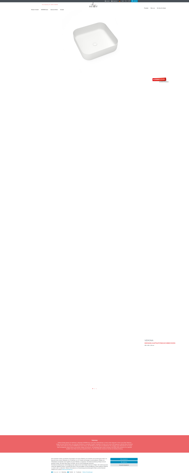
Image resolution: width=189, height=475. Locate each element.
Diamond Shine (54, 9)
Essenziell (56, 472)
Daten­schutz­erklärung (67, 469)
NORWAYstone (44, 9)
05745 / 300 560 (54, 4)
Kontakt (62, 9)
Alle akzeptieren (124, 459)
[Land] (119, 1)
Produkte (146, 8)
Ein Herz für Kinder (161, 8)
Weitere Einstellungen (87, 472)
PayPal (71, 472)
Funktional (78, 472)
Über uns (153, 8)
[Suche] (125, 1)
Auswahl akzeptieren (124, 465)
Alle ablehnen (124, 462)
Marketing (64, 472)
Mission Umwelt (35, 9)
